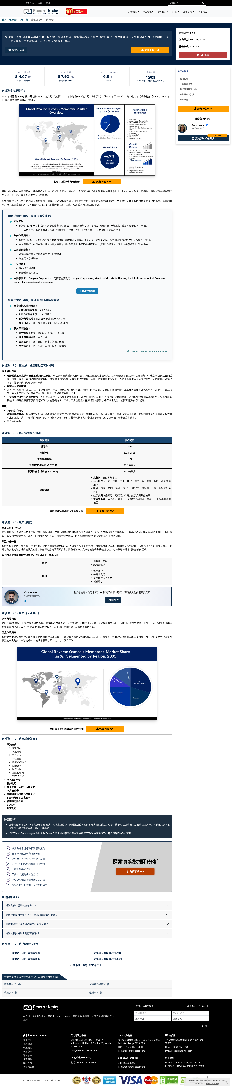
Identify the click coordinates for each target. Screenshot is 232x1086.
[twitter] (207, 1006)
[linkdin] (203, 1006)
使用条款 (27, 1051)
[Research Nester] (41, 11)
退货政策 (27, 1055)
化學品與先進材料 (18, 19)
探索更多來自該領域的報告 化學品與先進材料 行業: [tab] (31, 976)
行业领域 (147, 11)
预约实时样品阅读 (208, 137)
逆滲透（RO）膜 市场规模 (26, 953)
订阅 (204, 1025)
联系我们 (27, 1047)
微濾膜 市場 (95, 992)
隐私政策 (27, 1063)
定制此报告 (113, 600)
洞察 (174, 11)
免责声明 (27, 1059)
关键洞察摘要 (186, 84)
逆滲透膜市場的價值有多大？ (21, 905)
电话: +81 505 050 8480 (130, 1047)
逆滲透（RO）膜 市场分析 (108, 953)
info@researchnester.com (84, 1050)
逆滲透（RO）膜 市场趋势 (26, 959)
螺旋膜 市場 (10, 992)
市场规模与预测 (187, 94)
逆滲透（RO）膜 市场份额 (108, 959)
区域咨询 (188, 11)
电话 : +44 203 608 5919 (83, 1062)
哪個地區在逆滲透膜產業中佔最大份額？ (27, 924)
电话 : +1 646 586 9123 (177, 1047)
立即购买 (204, 55)
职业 (48, 3)
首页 (4, 19)
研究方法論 (18, 49)
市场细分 (184, 99)
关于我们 (29, 3)
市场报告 (202, 11)
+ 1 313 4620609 (126, 1063)
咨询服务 (162, 11)
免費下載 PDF (152, 49)
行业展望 (184, 79)
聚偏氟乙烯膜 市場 (99, 984)
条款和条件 (28, 1067)
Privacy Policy (212, 1083)
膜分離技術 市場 (12, 984)
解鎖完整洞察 (88, 291)
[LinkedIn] (25, 601)
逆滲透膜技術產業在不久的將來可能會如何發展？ (32, 914)
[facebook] (199, 1006)
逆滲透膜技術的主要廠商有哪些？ (23, 933)
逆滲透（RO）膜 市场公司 (87, 965)
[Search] (203, 3)
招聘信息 (27, 1043)
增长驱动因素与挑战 (189, 89)
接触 (40, 3)
